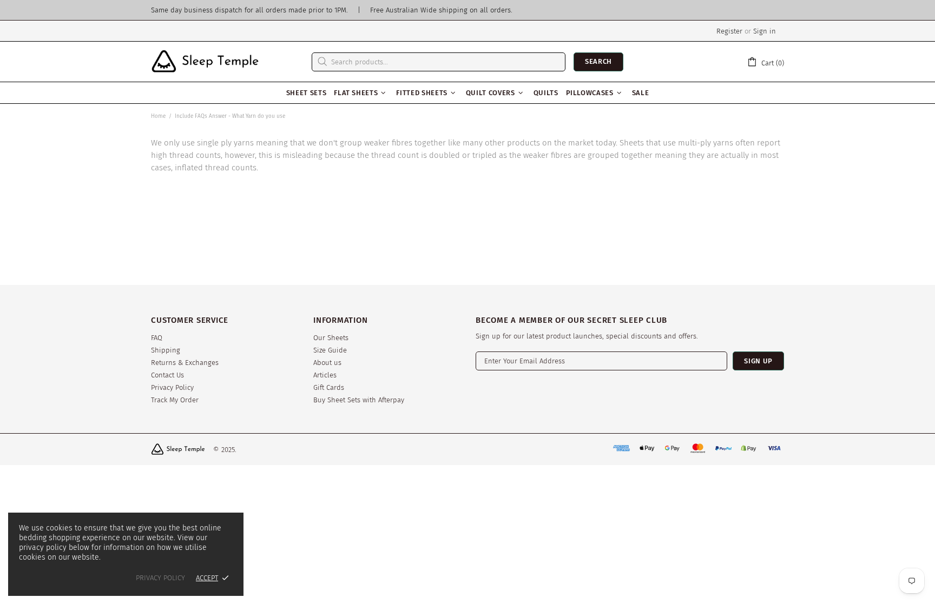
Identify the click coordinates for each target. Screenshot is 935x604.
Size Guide (330, 350)
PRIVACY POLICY (160, 578)
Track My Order (175, 400)
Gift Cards (328, 387)
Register (729, 31)
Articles (325, 375)
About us (327, 363)
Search (598, 61)
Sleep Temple (205, 61)
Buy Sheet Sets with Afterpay (358, 400)
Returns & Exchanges (185, 363)
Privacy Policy (172, 387)
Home (158, 116)
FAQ (156, 338)
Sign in (764, 31)
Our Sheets (330, 338)
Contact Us (167, 375)
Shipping (165, 350)
